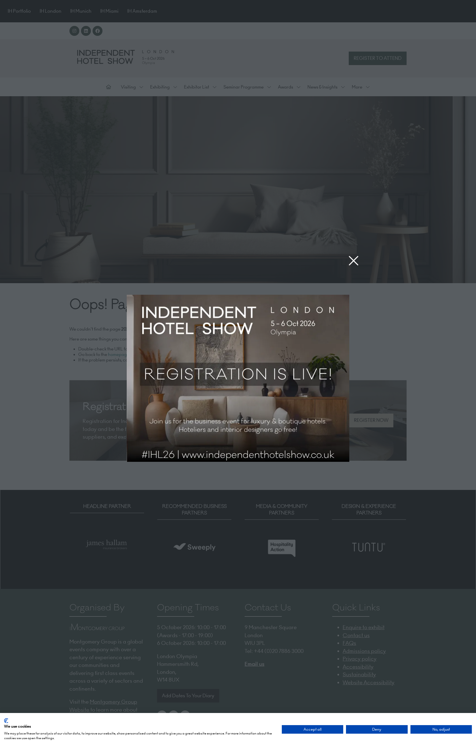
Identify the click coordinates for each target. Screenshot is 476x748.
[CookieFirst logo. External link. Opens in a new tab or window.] (6, 720)
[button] (353, 261)
